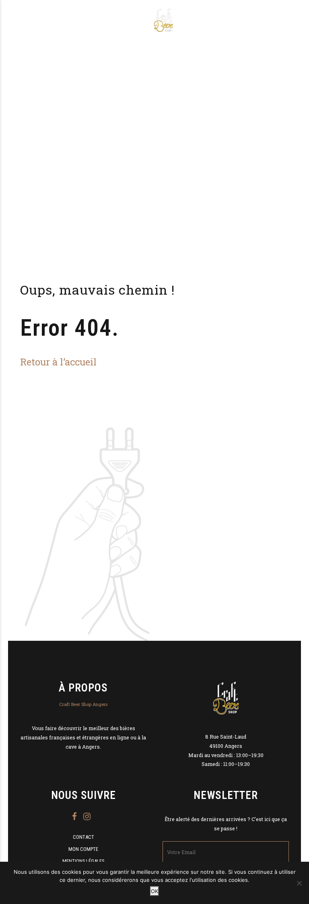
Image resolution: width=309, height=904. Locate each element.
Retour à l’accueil (58, 361)
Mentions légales (83, 861)
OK (154, 891)
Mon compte (83, 849)
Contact (83, 837)
